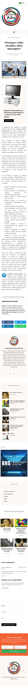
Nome (3, 605)
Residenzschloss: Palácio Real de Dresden (17, 409)
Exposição (12, 296)
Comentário (5, 588)
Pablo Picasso (19, 177)
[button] (14, 32)
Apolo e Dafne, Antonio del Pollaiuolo (21, 550)
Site (2, 618)
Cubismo (6, 296)
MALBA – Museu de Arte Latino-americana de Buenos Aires (16, 427)
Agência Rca (14, 679)
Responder (3, 575)
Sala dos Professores (15, 37)
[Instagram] (14, 373)
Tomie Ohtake (20, 297)
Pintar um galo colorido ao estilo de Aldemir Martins (17, 401)
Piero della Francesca (16, 392)
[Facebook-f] (10, 373)
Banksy (12, 433)
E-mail (3, 611)
